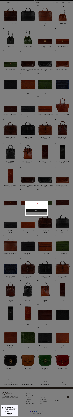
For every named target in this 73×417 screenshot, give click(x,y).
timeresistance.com (36, 206)
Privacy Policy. (7, 411)
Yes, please (36, 210)
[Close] (47, 202)
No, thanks (36, 213)
